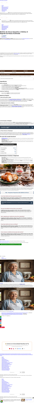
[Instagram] (11, 348)
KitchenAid (19, 99)
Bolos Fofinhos (4, 9)
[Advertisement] (17, 46)
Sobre (3, 257)
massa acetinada (7, 39)
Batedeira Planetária (13, 99)
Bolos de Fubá (4, 10)
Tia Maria (4, 35)
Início (3, 5)
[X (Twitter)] (17, 348)
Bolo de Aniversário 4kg (6, 369)
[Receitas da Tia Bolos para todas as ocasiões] (4, 3)
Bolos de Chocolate (5, 8)
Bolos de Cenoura (5, 7)
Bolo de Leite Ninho (5, 387)
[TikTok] (15, 348)
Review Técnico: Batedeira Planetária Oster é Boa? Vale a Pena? (12, 313)
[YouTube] (9, 348)
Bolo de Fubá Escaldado (6, 363)
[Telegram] (17, 323)
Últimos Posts (4, 258)
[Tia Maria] (17, 271)
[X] (17, 319)
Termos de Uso (4, 361)
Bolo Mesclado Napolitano (4, 242)
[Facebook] (17, 318)
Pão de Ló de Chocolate (6, 368)
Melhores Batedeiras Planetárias (7, 362)
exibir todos (11, 311)
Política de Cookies (5, 360)
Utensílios (3, 29)
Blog (2, 6)
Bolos (3, 357)
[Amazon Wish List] (17, 324)
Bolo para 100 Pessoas (5, 366)
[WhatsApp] (17, 316)
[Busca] (8, 12)
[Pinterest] (17, 320)
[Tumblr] (17, 326)
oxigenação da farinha (25, 38)
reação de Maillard (17, 53)
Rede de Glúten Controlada (17, 106)
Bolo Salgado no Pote (5, 367)
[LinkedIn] (20, 348)
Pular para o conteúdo (3, 0)
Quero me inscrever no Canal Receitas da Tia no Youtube (11, 244)
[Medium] (22, 348)
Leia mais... (1, 402)
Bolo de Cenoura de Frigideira (7, 364)
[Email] (17, 322)
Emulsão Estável (4, 138)
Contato (3, 358)
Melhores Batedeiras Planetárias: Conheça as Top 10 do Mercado (12, 314)
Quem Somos (4, 359)
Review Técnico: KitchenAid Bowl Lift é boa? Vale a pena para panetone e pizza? (15, 312)
